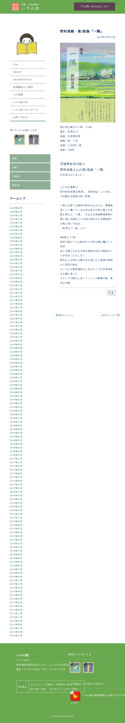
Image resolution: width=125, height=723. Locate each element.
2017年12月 (16, 459)
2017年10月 (16, 466)
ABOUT (17, 72)
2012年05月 (16, 632)
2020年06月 (16, 356)
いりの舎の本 (20, 102)
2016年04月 (16, 503)
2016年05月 (16, 499)
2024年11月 (16, 230)
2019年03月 (16, 407)
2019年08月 (16, 392)
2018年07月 (16, 433)
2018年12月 (16, 418)
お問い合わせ (20, 117)
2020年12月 (16, 333)
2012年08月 (16, 624)
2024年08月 (16, 238)
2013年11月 (16, 584)
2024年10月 (16, 234)
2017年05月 (16, 485)
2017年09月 (16, 470)
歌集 (111, 292)
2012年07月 (16, 628)
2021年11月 (16, 296)
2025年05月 (16, 223)
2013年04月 (16, 602)
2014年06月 (16, 566)
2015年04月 (16, 540)
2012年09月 (16, 621)
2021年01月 (16, 330)
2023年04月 (16, 256)
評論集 (16, 176)
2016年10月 (16, 495)
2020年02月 (16, 370)
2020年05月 (16, 359)
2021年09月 (16, 300)
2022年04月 (16, 282)
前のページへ (66, 315)
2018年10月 (16, 422)
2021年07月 (16, 308)
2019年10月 (16, 385)
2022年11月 (16, 267)
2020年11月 (16, 337)
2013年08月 (16, 591)
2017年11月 (16, 462)
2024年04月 (16, 241)
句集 (14, 167)
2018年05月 (16, 440)
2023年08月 (16, 249)
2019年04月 (16, 403)
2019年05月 (16, 400)
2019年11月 (16, 381)
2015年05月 (16, 536)
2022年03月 (16, 285)
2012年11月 (16, 617)
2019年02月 (16, 411)
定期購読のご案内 (23, 87)
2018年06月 (16, 437)
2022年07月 (16, 274)
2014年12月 (16, 543)
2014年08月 (16, 558)
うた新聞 (18, 94)
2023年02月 (16, 260)
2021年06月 (16, 311)
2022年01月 (16, 289)
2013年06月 (16, 595)
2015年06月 (16, 532)
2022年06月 (16, 278)
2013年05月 (16, 599)
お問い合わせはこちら (96, 6)
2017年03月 (16, 488)
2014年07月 (16, 562)
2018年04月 (16, 444)
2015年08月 (16, 525)
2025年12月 (16, 215)
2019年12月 (16, 377)
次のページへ (109, 315)
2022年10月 (16, 271)
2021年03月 (16, 322)
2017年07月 (16, 477)
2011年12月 (16, 635)
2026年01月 (16, 212)
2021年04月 (16, 319)
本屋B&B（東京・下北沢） (69, 684)
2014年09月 (16, 554)
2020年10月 (16, 341)
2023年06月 (16, 252)
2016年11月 (16, 492)
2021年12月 (16, 293)
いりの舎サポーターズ (25, 110)
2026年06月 (16, 208)
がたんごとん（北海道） (42, 684)
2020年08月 (16, 348)
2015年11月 (16, 518)
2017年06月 (16, 481)
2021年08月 (16, 304)
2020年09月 (16, 344)
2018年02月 (16, 451)
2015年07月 (16, 529)
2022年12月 (16, 263)
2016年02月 (16, 510)
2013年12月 (16, 580)
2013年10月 (16, 588)
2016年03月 (16, 506)
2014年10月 (16, 551)
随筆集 (16, 185)
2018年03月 (16, 448)
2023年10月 (16, 245)
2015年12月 (16, 514)
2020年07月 (16, 352)
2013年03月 (16, 606)
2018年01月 (16, 455)
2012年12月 (16, 613)
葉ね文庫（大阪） (39, 688)
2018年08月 (16, 429)
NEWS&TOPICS (22, 79)
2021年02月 (16, 326)
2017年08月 (16, 473)
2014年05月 (16, 569)
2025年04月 (16, 226)
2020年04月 (16, 363)
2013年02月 (16, 610)
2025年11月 (16, 219)
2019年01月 (16, 414)
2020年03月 (16, 367)
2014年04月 (16, 573)
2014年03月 (16, 577)
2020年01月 (16, 374)
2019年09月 (16, 389)
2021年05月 (16, 315)
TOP (15, 64)
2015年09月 (16, 521)
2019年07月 (16, 396)
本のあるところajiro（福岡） (64, 688)
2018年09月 (16, 425)
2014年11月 (16, 547)
